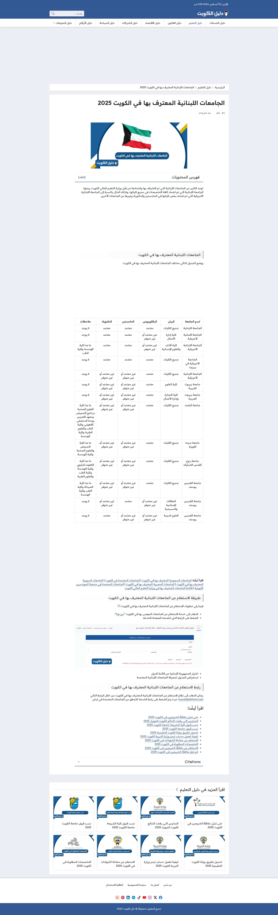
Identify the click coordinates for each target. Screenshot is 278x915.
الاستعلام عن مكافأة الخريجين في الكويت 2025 (171, 748)
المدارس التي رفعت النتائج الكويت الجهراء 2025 (171, 720)
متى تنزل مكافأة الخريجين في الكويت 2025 (173, 717)
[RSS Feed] (117, 897)
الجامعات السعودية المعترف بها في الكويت (167, 580)
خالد (218, 112)
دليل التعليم (204, 87)
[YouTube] (144, 897)
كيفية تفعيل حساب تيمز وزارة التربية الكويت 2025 (169, 736)
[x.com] (155, 897)
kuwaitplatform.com (191, 699)
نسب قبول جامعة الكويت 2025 (180, 728)
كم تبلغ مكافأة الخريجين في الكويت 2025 (174, 751)
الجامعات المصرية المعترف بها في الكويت (150, 584)
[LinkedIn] (128, 897)
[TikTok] (139, 897)
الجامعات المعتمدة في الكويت (122, 580)
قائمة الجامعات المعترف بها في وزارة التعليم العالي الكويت (159, 588)
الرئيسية (220, 87)
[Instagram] (150, 897)
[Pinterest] (122, 897)
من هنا (120, 614)
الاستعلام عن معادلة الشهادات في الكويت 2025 (171, 740)
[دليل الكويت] (213, 13)
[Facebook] (160, 897)
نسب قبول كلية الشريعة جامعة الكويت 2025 (172, 724)
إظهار (81, 177)
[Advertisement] (139, 53)
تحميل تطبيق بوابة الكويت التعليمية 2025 (174, 732)
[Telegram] (133, 897)
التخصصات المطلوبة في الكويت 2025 (176, 744)
